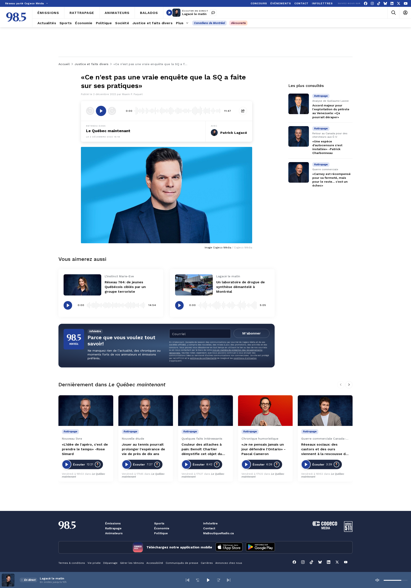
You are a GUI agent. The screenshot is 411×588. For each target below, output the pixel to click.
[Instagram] (372, 3)
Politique (161, 533)
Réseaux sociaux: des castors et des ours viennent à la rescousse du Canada (324, 449)
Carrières (207, 562)
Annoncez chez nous (228, 562)
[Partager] (243, 111)
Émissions (113, 523)
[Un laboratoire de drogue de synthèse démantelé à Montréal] (194, 284)
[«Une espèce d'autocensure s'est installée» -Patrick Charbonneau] (298, 136)
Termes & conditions (71, 562)
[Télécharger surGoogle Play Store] (260, 547)
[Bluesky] (385, 3)
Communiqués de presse (182, 562)
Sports (159, 523)
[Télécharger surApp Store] (229, 547)
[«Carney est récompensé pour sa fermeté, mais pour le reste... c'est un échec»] (298, 172)
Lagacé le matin (194, 14)
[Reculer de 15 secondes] (90, 111)
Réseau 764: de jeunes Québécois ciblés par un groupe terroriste (125, 287)
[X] (398, 3)
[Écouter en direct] (169, 12)
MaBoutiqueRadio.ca (218, 533)
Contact (209, 528)
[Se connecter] (405, 13)
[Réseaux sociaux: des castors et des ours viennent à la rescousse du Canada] (325, 410)
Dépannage (110, 562)
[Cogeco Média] (325, 528)
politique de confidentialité (203, 358)
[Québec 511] (348, 531)
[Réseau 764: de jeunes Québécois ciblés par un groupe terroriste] (82, 284)
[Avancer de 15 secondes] (112, 111)
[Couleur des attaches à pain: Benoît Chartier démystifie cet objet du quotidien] (205, 410)
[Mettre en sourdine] (377, 580)
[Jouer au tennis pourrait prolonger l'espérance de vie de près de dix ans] (145, 410)
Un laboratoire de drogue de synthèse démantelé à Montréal (240, 287)
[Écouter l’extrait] (101, 111)
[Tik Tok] (378, 3)
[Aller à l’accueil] (16, 17)
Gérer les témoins (132, 562)
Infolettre (210, 523)
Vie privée (94, 562)
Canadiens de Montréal (209, 23)
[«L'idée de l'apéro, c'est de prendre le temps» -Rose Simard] (85, 410)
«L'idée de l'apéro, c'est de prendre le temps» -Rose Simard (85, 449)
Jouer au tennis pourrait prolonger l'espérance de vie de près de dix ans (143, 449)
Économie (161, 528)
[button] (187, 580)
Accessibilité (154, 562)
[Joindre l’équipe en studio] (213, 12)
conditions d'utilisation (245, 358)
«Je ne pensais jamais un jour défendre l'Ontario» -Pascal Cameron (263, 449)
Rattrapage (113, 528)
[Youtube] (406, 3)
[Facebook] (365, 3)
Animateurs (114, 533)
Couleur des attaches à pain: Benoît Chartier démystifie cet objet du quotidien (202, 449)
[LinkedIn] (391, 3)
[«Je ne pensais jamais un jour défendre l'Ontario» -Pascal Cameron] (265, 410)
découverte (238, 23)
